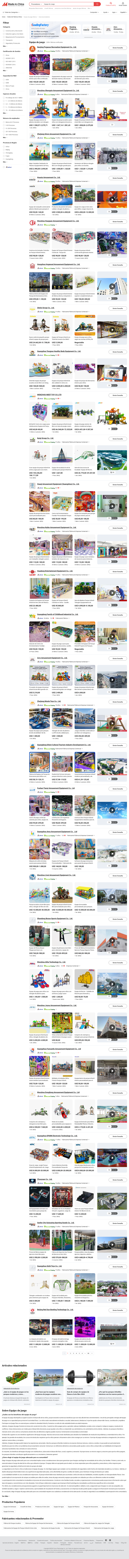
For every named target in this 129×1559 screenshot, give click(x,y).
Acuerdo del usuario (42, 1540)
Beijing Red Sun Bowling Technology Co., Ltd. (55, 1310)
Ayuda (105, 12)
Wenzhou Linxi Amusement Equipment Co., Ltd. (56, 875)
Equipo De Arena (9, 1511)
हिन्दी (105, 1543)
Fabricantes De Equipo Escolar (50, 1528)
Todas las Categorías (11, 12)
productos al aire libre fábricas (63, 8)
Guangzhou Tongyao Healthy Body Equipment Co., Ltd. (59, 351)
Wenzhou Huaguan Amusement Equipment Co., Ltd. (58, 221)
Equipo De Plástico (74, 1507)
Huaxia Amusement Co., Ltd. (48, 177)
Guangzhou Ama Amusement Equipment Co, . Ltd (57, 832)
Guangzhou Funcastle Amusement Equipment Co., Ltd (59, 1049)
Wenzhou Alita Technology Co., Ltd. (51, 962)
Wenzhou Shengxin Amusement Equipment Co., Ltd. (58, 90)
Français (42, 1543)
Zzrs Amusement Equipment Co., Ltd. (52, 658)
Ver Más (5, 1496)
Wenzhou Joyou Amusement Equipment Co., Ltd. (57, 1005)
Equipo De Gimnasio (10, 1507)
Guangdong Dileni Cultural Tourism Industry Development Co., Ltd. (64, 745)
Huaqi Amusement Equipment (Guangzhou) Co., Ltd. (58, 484)
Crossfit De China (25, 1507)
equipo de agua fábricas (79, 8)
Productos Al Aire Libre (42, 1507)
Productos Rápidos (89, 1540)
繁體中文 (30, 1543)
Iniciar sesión (123, 5)
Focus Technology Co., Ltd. (60, 1548)
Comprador (93, 12)
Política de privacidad (56, 1540)
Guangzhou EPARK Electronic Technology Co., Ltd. (57, 1136)
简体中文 (23, 1543)
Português (63, 1543)
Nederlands (98, 1543)
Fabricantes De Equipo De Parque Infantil (77, 1528)
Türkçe (117, 1543)
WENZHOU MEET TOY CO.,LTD (49, 395)
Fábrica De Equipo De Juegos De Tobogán (97, 1523)
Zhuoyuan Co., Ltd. (44, 1179)
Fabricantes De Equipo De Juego (104, 1528)
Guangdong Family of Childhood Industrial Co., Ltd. (57, 614)
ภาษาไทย (110, 1543)
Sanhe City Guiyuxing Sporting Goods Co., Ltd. (55, 1223)
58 (88, 1353)
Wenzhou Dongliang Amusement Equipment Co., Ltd (58, 1092)
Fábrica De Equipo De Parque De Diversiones (39, 1523)
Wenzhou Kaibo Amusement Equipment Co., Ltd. (56, 527)
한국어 (86, 1543)
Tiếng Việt (123, 1543)
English (17, 1543)
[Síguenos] (106, 1540)
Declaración (32, 1540)
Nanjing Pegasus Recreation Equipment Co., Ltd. (56, 47)
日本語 (36, 1543)
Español (49, 1543)
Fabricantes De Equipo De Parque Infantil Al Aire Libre (20, 1528)
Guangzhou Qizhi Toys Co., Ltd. (49, 1266)
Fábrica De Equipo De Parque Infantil (68, 1523)
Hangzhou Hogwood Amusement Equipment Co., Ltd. (58, 264)
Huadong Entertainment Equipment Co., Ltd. (55, 571)
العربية (91, 1543)
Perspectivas (99, 1540)
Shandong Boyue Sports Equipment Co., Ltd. (55, 918)
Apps (113, 12)
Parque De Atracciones (91, 1507)
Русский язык (78, 1543)
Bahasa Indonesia (65, 1544)
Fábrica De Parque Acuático (12, 1523)
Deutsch (56, 1543)
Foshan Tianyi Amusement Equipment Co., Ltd (56, 788)
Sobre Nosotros (22, 1540)
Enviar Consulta (118, 48)
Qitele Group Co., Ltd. (45, 308)
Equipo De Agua (59, 1507)
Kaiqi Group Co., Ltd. (45, 438)
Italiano (70, 1543)
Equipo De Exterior (108, 1507)
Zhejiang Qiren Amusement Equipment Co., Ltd (56, 134)
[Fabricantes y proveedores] (13, 4)
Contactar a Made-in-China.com (73, 1540)
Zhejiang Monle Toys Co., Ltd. (49, 701)
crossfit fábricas (48, 8)
